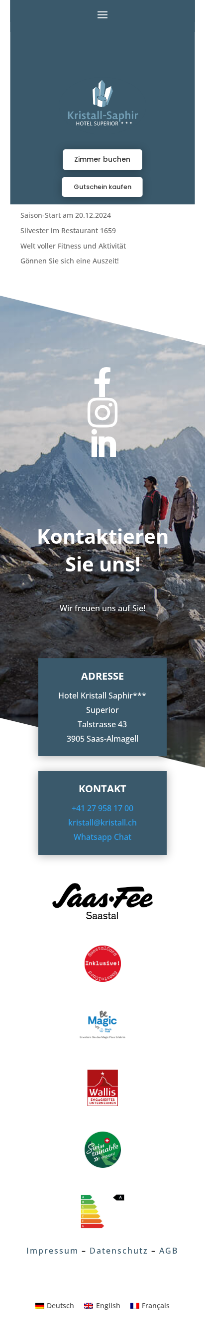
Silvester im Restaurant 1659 (68, 230)
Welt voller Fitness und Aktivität (73, 246)
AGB (168, 1250)
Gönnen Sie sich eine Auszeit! (69, 260)
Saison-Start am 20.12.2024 (65, 215)
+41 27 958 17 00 (102, 808)
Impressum (52, 1250)
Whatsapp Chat (102, 836)
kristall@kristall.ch (102, 822)
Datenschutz (119, 1250)
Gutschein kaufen (102, 186)
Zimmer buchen (102, 159)
